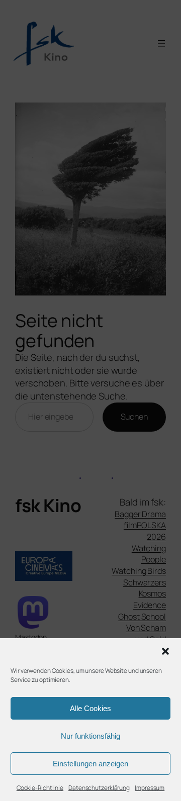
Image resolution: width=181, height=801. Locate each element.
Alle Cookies (90, 708)
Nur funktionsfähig (90, 736)
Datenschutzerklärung (99, 787)
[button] (165, 651)
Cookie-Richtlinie (40, 787)
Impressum (149, 787)
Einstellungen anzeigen (90, 763)
